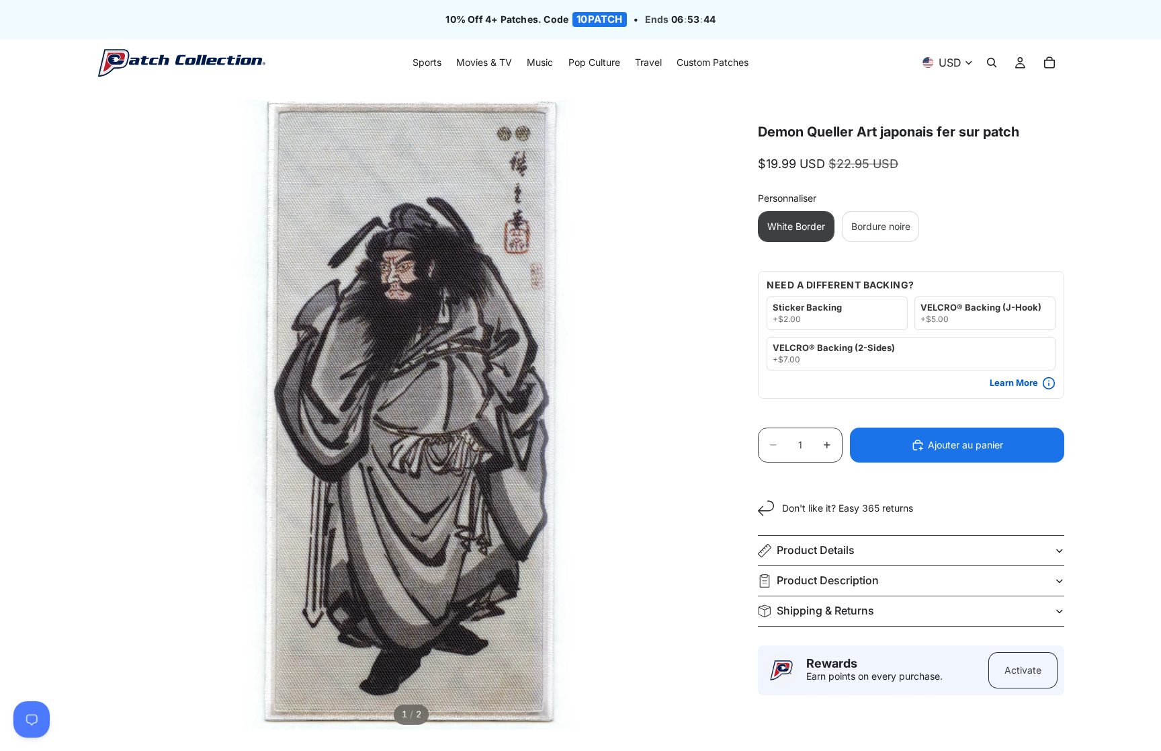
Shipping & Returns (825, 610)
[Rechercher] (991, 63)
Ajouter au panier (965, 444)
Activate (1022, 670)
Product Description (828, 580)
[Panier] (1049, 63)
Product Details (816, 550)
